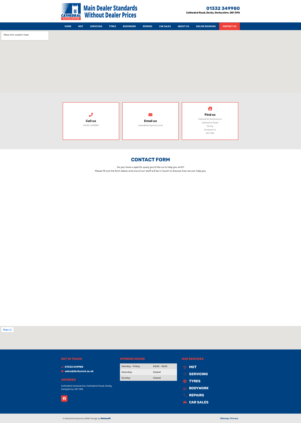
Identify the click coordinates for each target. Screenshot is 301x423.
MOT (80, 26)
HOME (68, 26)
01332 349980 (223, 8)
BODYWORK (129, 26)
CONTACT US (229, 26)
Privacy (234, 418)
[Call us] (91, 115)
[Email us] (150, 115)
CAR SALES (165, 26)
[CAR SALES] (210, 402)
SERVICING (96, 26)
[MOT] (210, 366)
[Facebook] (64, 398)
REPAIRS (147, 26)
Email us (150, 121)
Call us (91, 121)
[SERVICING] (210, 374)
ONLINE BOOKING (206, 26)
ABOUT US (183, 26)
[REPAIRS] (210, 395)
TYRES (112, 26)
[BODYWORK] (210, 388)
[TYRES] (210, 381)
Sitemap (224, 418)
